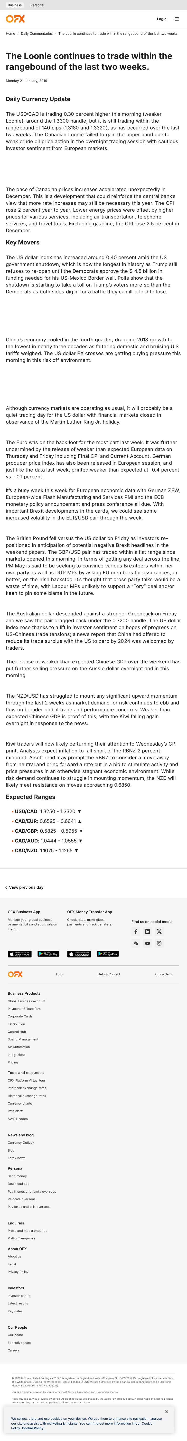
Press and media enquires (27, 1231)
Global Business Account (26, 1001)
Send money (17, 1176)
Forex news (17, 1158)
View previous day (25, 887)
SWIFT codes (18, 1119)
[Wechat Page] (135, 943)
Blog (11, 1150)
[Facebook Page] (135, 931)
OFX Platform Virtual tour (26, 1080)
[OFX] (15, 19)
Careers (14, 1350)
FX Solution (16, 1024)
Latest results (18, 1303)
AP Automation (19, 1047)
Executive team (19, 1343)
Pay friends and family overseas (32, 1191)
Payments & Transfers (24, 1009)
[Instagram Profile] (159, 943)
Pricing (13, 1062)
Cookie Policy (33, 1428)
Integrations (17, 1055)
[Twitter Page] (159, 931)
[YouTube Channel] (147, 943)
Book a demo (163, 974)
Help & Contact (109, 974)
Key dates (15, 1311)
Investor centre (19, 1296)
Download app (18, 1184)
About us (14, 1256)
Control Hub (17, 1032)
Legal (12, 1264)
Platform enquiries (21, 1238)
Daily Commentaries (37, 33)
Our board (15, 1335)
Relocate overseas (22, 1199)
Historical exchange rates (27, 1096)
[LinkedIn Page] (147, 931)
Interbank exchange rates (27, 1088)
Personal (37, 5)
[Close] (166, 1411)
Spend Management (23, 1039)
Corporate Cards (20, 1016)
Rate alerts (16, 1111)
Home (10, 33)
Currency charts (20, 1103)
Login (162, 19)
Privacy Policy (18, 1272)
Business (15, 5)
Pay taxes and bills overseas (29, 1207)
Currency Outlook (21, 1142)
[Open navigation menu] (176, 18)
